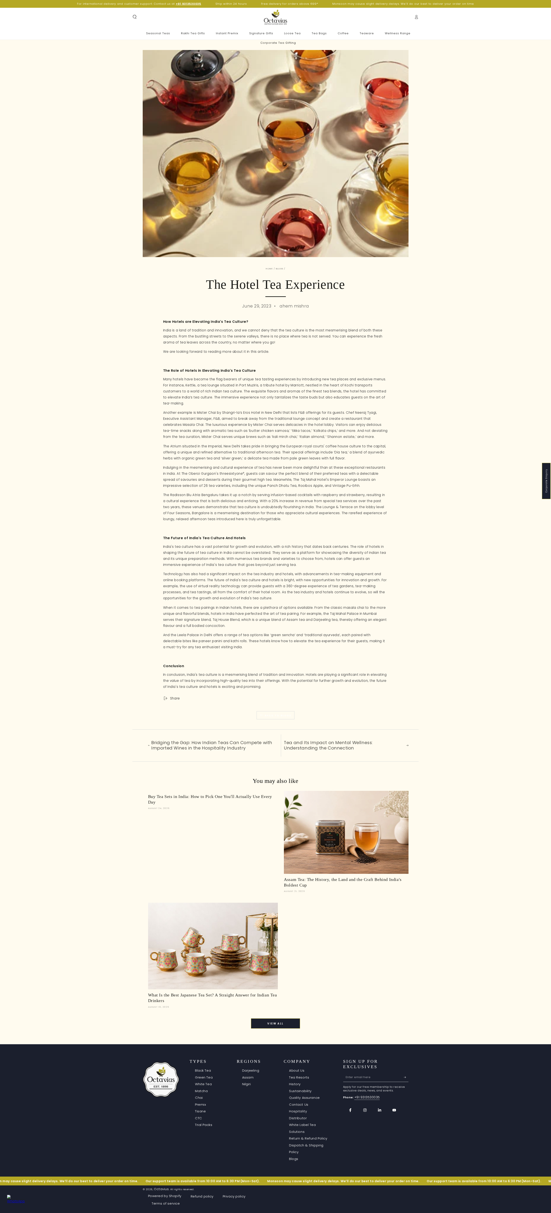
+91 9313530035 (367, 1097)
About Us (297, 1070)
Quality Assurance (304, 1097)
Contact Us (298, 1104)
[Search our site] (134, 17)
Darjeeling (250, 1070)
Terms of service (166, 1203)
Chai (199, 1097)
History (295, 1084)
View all (275, 1023)
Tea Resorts (299, 1077)
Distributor (298, 1118)
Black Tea (203, 1070)
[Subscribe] (406, 1077)
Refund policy (202, 1196)
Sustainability (300, 1091)
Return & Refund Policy (308, 1138)
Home (269, 268)
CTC (198, 1118)
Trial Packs (203, 1124)
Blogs (279, 268)
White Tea (203, 1084)
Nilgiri (246, 1084)
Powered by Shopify (164, 1196)
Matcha (201, 1091)
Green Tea (204, 1077)
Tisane (200, 1111)
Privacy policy (234, 1196)
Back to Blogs (278, 715)
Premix (200, 1104)
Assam (248, 1077)
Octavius (161, 1189)
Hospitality (298, 1111)
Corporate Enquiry (546, 481)
